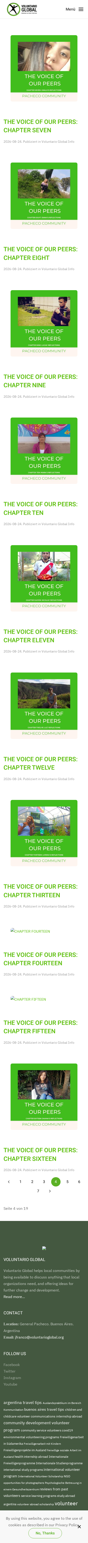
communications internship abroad (56, 1416)
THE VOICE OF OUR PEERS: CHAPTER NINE (41, 381)
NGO (67, 1476)
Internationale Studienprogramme (59, 1463)
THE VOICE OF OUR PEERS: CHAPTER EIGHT (41, 253)
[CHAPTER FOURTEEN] (30, 930)
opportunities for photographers (24, 1483)
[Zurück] (9, 1181)
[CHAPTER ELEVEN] (44, 577)
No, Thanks (45, 1533)
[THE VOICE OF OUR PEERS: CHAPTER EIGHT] (44, 195)
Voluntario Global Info (58, 141)
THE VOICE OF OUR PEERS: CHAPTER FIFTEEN (41, 1027)
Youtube (10, 1384)
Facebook (12, 1364)
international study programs (24, 1470)
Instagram (12, 1377)
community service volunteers (41, 1430)
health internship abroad (32, 1457)
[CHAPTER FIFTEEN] (28, 998)
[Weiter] (50, 1191)
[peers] (44, 450)
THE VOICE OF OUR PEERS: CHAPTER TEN (41, 508)
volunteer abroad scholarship (36, 1504)
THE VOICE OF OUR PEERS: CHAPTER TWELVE (41, 763)
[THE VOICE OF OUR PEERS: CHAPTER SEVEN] (44, 68)
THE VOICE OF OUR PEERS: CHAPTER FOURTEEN (41, 959)
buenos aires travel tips (44, 1409)
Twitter (9, 1371)
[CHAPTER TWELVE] (44, 705)
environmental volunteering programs (32, 1437)
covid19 (67, 1430)
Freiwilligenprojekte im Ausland (25, 1450)
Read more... (14, 1296)
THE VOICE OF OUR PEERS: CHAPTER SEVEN (41, 126)
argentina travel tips (23, 1402)
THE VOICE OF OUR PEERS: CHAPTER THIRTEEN (41, 891)
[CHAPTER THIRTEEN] (44, 832)
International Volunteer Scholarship (41, 1476)
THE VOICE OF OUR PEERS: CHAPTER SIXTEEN (41, 1154)
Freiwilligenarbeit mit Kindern (42, 1443)
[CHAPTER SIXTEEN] (44, 1096)
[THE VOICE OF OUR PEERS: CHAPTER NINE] (44, 322)
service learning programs (39, 1496)
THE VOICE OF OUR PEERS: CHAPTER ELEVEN (41, 636)
